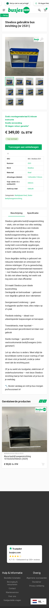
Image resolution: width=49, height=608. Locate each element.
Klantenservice (12, 592)
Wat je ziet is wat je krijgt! (16, 3)
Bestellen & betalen (12, 578)
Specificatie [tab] (32, 213)
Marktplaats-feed (21, 195)
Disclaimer (36, 582)
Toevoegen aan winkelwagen (23, 147)
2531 (29, 163)
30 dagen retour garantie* (17, 126)
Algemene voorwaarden (37, 578)
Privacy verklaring (36, 586)
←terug (4, 15)
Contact (12, 588)
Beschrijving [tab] (16, 213)
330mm (30, 183)
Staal (29, 172)
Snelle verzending (13, 123)
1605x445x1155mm (35, 177)
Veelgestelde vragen (12, 600)
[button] (43, 464)
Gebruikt (31, 189)
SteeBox (31, 168)
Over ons (12, 596)
